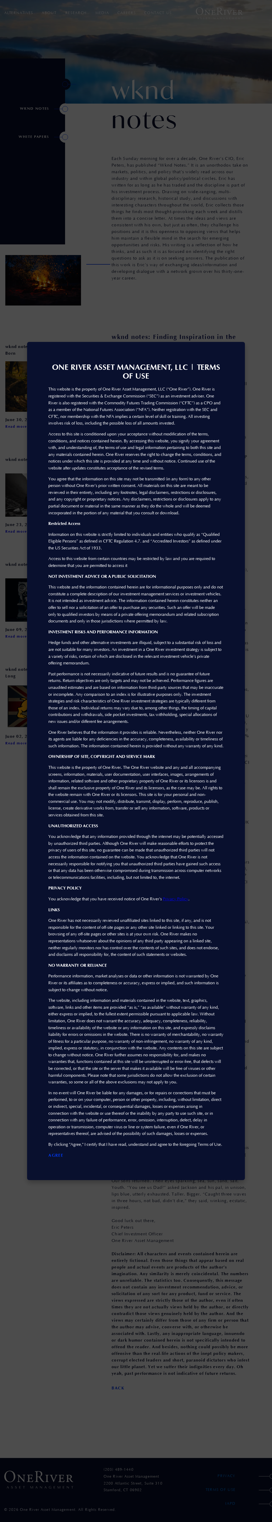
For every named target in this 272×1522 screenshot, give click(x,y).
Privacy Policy (175, 899)
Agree (55, 1155)
